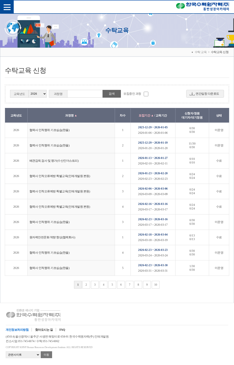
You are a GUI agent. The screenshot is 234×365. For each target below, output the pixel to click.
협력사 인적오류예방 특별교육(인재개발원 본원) (59, 176)
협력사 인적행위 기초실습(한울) (49, 130)
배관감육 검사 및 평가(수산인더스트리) (54, 160)
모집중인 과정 (132, 93)
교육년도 (19, 94)
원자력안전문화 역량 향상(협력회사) (52, 237)
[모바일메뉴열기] (7, 7)
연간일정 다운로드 (207, 93)
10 (155, 284)
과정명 (58, 94)
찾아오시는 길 (44, 329)
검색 (112, 93)
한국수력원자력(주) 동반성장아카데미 (202, 7)
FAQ (62, 329)
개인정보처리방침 (17, 329)
